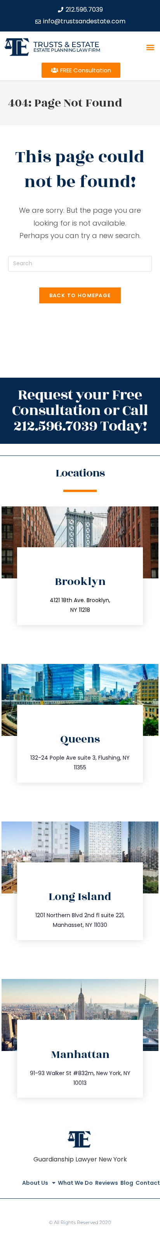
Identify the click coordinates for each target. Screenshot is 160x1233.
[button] (150, 46)
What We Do (75, 1183)
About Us (35, 1183)
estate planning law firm (66, 50)
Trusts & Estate (66, 44)
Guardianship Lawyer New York (80, 1159)
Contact (148, 1183)
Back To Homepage (80, 295)
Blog (126, 1183)
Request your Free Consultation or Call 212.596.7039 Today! (80, 410)
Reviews (106, 1183)
